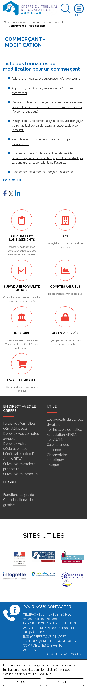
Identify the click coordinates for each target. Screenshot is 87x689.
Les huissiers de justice (64, 430)
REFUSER (22, 682)
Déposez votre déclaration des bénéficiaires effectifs (19, 449)
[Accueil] (4, 22)
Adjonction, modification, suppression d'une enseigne (46, 78)
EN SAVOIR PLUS (44, 674)
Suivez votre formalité (20, 474)
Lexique (53, 465)
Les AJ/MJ (55, 440)
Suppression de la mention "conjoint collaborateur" (44, 172)
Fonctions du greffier (19, 495)
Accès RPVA (13, 459)
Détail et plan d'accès (63, 654)
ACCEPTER (64, 682)
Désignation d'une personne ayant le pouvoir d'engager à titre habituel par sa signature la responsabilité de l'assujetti (47, 125)
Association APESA (62, 435)
